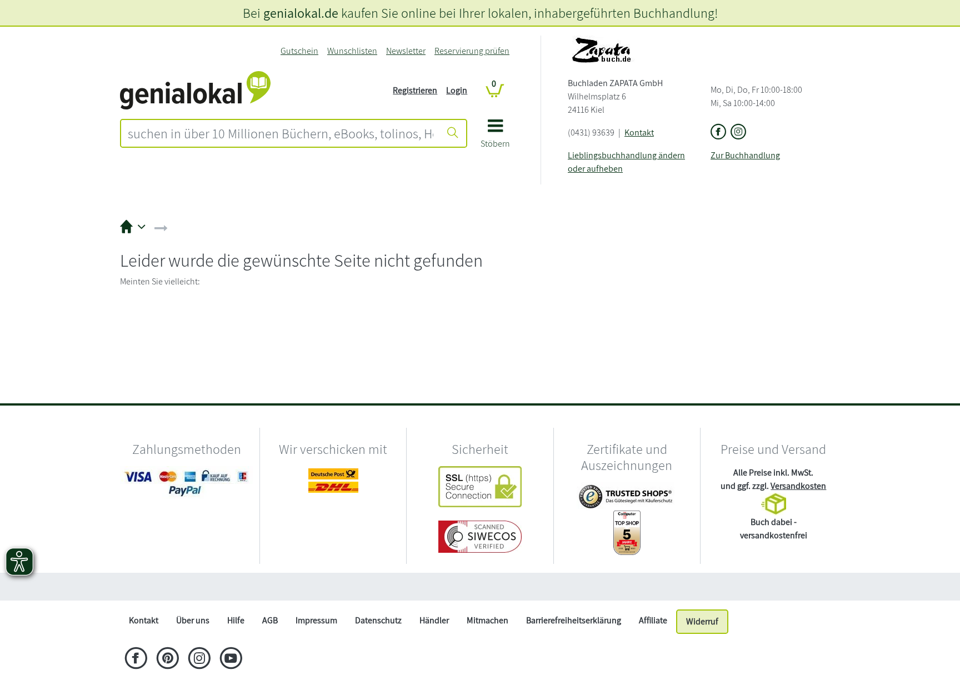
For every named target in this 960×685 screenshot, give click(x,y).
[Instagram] (199, 659)
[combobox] (280, 133)
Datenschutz (378, 620)
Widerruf (702, 621)
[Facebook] (136, 659)
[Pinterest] (167, 659)
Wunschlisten (352, 51)
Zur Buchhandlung (745, 155)
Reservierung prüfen (471, 51)
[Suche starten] (452, 133)
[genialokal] (195, 90)
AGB (270, 620)
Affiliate (653, 620)
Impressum (316, 620)
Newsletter (406, 51)
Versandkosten (798, 486)
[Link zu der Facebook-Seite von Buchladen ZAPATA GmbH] (718, 132)
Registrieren (415, 90)
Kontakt (639, 132)
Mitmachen (487, 620)
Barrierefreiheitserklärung (573, 620)
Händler (434, 620)
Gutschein (299, 51)
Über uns (192, 620)
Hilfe (235, 620)
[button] (495, 137)
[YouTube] (231, 659)
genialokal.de (300, 13)
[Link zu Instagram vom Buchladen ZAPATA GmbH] (738, 132)
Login (456, 90)
